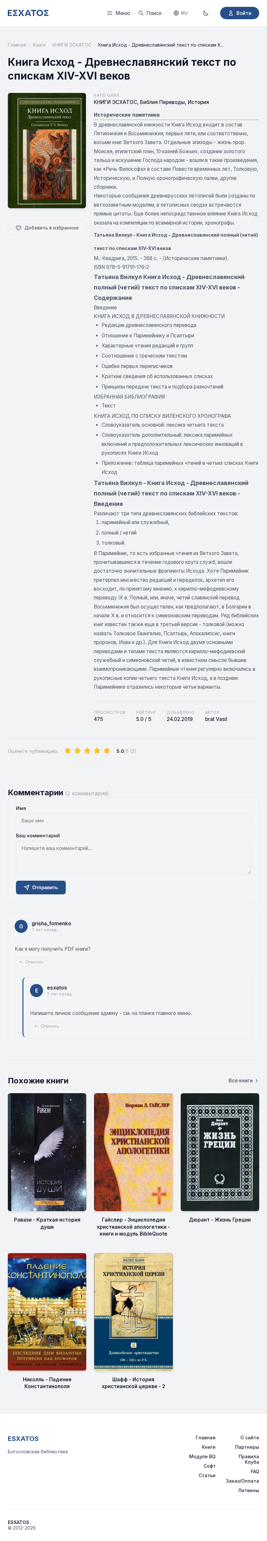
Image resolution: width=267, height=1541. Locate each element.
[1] (67, 751)
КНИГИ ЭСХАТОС (71, 45)
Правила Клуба (249, 1459)
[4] (97, 751)
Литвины (248, 1490)
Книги (39, 45)
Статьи (207, 1475)
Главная (17, 45)
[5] (106, 751)
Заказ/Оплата (242, 1481)
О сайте (249, 1437)
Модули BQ (202, 1456)
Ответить (34, 962)
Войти (243, 13)
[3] (87, 751)
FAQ (255, 1471)
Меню (123, 13)
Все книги (241, 1081)
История (198, 102)
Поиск (154, 13)
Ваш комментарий (38, 835)
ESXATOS (23, 1439)
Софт (210, 1466)
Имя (21, 808)
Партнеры (247, 1447)
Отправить (45, 887)
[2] (77, 751)
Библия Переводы (162, 102)
